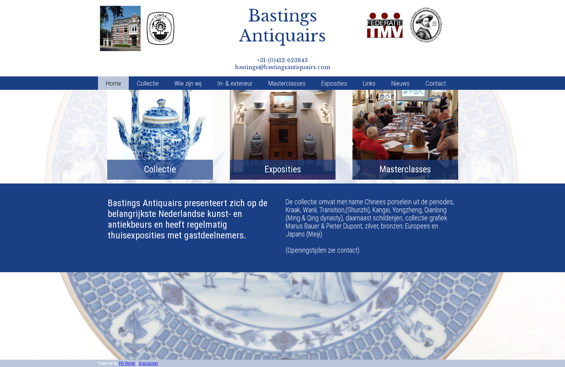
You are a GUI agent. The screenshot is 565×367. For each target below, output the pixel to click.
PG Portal (127, 363)
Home (113, 83)
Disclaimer (148, 363)
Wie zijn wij (187, 83)
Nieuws (400, 83)
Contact (435, 83)
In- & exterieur (235, 83)
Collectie (148, 83)
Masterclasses (287, 83)
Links (369, 83)
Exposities (334, 83)
